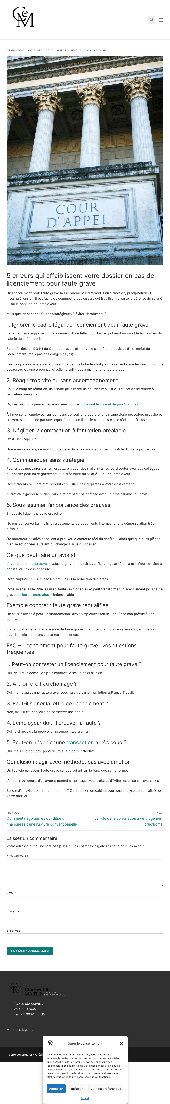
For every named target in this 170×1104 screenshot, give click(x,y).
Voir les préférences (106, 1089)
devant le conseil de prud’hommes (111, 404)
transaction (80, 742)
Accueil (85, 1098)
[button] (121, 1044)
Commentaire (19, 856)
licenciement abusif (36, 594)
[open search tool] (151, 20)
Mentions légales (20, 1029)
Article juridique (68, 50)
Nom (11, 893)
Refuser (77, 1089)
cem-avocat (15, 50)
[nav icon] (161, 19)
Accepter (56, 1089)
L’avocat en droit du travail (28, 564)
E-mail (13, 912)
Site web (14, 930)
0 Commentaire (95, 50)
